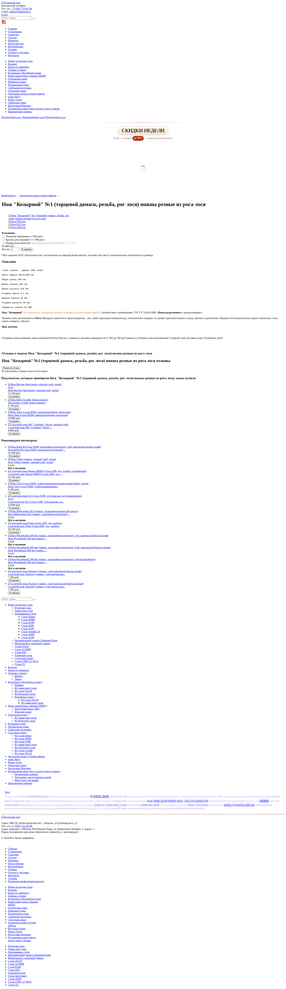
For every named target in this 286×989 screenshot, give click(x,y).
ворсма (23, 796)
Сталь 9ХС (21, 652)
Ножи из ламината (18, 67)
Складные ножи (17, 90)
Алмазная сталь (23, 655)
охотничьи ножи (263, 804)
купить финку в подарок (99, 801)
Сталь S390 (27, 625)
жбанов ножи (71, 796)
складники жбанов (67, 808)
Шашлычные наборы (20, 111)
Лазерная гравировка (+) (24, 236)
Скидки (12, 37)
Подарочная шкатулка (18, 243)
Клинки (12, 64)
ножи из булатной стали (65, 805)
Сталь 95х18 (21, 646)
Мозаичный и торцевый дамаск (32, 643)
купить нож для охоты (190, 796)
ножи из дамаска (86, 805)
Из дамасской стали (26, 688)
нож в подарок (165, 800)
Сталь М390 (28, 619)
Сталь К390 (27, 622)
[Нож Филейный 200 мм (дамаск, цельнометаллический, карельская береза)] (51, 559)
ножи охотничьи (198, 804)
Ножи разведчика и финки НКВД (27, 76)
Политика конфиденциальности (26, 881)
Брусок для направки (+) (25, 239)
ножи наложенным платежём (173, 805)
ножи (264, 800)
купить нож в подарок (138, 796)
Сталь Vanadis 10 (30, 631)
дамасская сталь (56, 796)
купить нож (99, 796)
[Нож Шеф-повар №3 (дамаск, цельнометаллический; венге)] (43, 511)
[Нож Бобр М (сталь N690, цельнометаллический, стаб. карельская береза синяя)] (54, 446)
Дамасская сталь (24, 610)
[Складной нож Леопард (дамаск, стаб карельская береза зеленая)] (45, 583)
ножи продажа (216, 805)
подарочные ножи (13, 808)
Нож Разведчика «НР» (27, 708)
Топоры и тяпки (17, 70)
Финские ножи (23, 711)
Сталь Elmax (28, 616)
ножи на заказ (150, 804)
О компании (15, 31)
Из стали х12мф (23, 750)
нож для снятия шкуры (234, 800)
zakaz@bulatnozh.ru (20, 11)
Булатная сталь (23, 607)
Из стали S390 (23, 741)
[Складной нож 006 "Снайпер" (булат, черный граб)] (38, 424)
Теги (7, 792)
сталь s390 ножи (118, 808)
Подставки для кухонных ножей (33, 777)
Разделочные (55, 117)
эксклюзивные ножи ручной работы (187, 808)
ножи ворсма (12, 804)
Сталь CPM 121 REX (26, 661)
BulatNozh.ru (8, 195)
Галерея (12, 49)
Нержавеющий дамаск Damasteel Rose (36, 640)
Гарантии (13, 34)
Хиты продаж (16, 43)
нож (150, 800)
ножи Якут (14, 96)
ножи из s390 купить (43, 805)
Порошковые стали (25, 613)
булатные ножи (12, 796)
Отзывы (12, 878)
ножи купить (133, 805)
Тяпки (18, 679)
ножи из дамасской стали (110, 804)
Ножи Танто (15, 99)
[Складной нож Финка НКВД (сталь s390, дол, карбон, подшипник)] (47, 471)
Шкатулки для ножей (27, 780)
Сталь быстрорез (24, 658)
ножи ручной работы (239, 804)
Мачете (19, 676)
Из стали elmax (23, 735)
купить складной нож (77, 800)
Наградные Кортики (19, 105)
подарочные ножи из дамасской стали (40, 808)
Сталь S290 (27, 628)
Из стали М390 (23, 738)
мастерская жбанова (137, 801)
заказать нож (84, 796)
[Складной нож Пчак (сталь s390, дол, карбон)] (35, 523)
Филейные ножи (24, 697)
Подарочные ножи (18, 84)
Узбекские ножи (17, 102)
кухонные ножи (119, 800)
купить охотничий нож (55, 800)
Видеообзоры (15, 46)
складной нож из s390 (88, 808)
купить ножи (37, 800)
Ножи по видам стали (20, 61)
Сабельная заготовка (19, 87)
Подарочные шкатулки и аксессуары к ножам (33, 108)
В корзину (27, 249)
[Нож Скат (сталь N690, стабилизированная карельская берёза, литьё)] (48, 483)
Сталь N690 (27, 634)
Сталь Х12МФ (23, 649)
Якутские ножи (16, 928)
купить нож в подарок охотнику (164, 796)
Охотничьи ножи (17, 78)
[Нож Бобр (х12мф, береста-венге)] (28, 399)
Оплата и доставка (18, 52)
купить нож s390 (119, 796)
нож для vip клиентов (192, 800)
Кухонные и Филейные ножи (24, 73)
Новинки (13, 40)
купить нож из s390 (211, 796)
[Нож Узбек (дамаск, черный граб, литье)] (32, 459)
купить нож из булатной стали (236, 796)
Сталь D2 (20, 664)
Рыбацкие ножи (17, 81)
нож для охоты (216, 800)
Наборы (19, 685)
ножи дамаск (26, 805)
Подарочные (11, 117)
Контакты (13, 55)
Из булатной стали (25, 694)
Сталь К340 (27, 637)
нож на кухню (252, 800)
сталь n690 (103, 808)
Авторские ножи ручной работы (26, 93)
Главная (12, 28)
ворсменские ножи (37, 796)
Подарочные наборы (26, 774)
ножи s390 (274, 800)
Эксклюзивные (33, 117)
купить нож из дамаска (261, 796)
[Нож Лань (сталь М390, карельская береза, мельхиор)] (39, 412)
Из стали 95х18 (23, 691)
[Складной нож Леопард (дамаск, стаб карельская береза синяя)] (44, 571)
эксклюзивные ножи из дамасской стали (148, 808)
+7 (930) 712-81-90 (21, 8)
